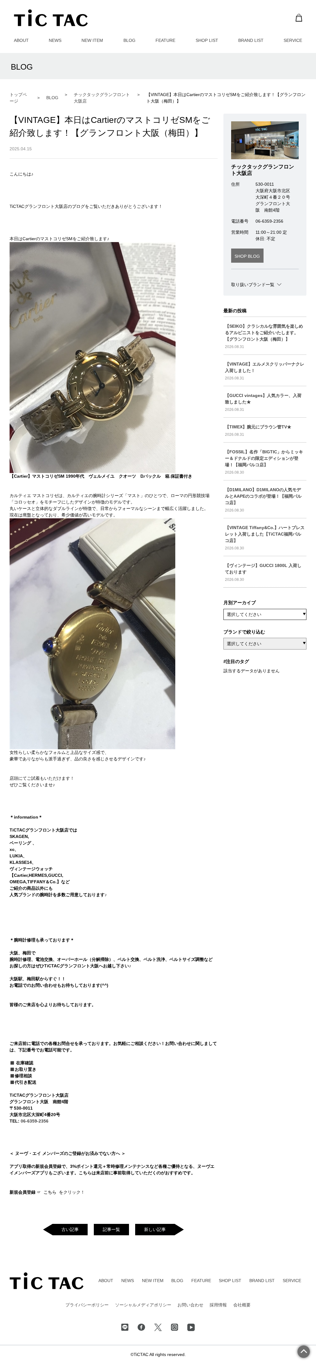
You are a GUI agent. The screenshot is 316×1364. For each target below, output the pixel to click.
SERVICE (293, 40)
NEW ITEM (92, 40)
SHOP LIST (207, 40)
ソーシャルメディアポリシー (143, 1304)
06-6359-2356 (34, 1121)
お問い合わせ (190, 1304)
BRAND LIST (251, 40)
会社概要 (242, 1304)
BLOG (129, 40)
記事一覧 (111, 1229)
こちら (51, 1192)
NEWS (55, 40)
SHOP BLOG (247, 256)
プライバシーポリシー (87, 1304)
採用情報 (218, 1304)
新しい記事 (155, 1229)
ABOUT (21, 40)
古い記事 (70, 1229)
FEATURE (165, 40)
